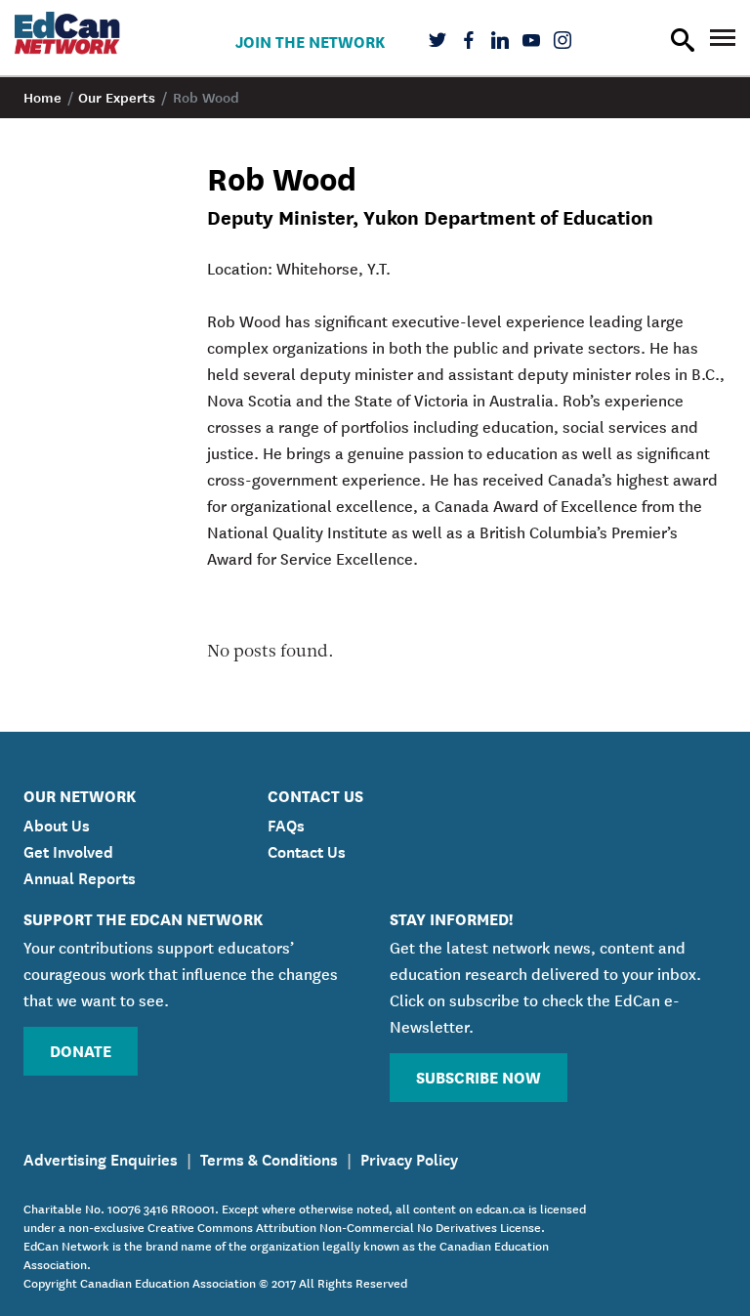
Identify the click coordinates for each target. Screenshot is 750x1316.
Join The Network (310, 40)
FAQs (286, 823)
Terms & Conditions (269, 1157)
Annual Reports (79, 876)
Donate (80, 1050)
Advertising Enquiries (100, 1157)
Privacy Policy (409, 1157)
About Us (56, 823)
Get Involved (68, 850)
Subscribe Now (478, 1076)
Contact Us (307, 850)
